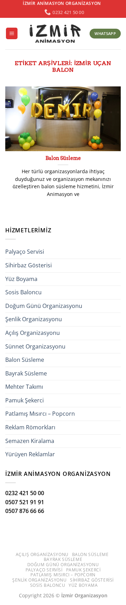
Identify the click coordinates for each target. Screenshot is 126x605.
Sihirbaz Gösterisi (28, 265)
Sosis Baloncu (23, 292)
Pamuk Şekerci (24, 400)
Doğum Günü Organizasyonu (43, 306)
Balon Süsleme (63, 158)
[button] (12, 33)
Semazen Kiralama (29, 441)
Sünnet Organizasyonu (35, 346)
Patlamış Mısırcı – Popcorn (40, 413)
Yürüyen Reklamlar (30, 454)
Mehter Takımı (24, 387)
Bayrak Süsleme (26, 373)
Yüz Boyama (21, 279)
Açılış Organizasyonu (32, 333)
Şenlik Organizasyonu (33, 319)
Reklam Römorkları (30, 427)
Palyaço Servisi (24, 251)
